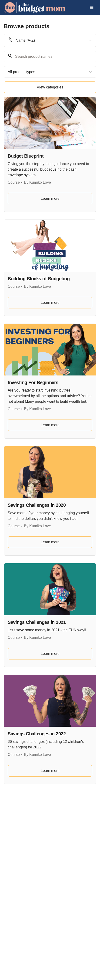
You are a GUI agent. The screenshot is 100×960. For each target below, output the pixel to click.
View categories (50, 87)
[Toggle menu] (91, 7)
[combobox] (50, 40)
